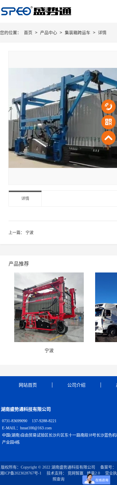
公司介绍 (76, 385)
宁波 (30, 232)
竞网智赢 (75, 473)
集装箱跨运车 (78, 32)
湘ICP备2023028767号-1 (20, 473)
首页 (29, 32)
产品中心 (49, 32)
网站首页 (28, 385)
